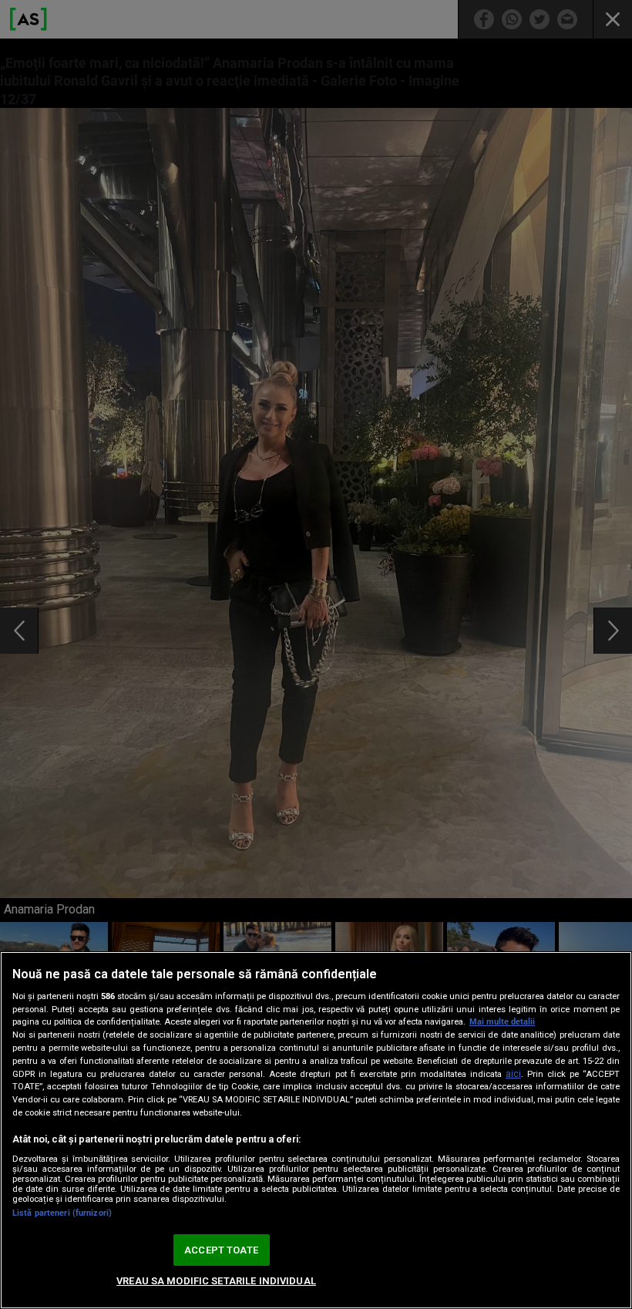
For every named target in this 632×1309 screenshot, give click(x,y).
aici (513, 1073)
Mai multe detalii (502, 1022)
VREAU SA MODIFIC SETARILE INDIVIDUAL (216, 1281)
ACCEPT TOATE (221, 1250)
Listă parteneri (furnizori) (62, 1213)
